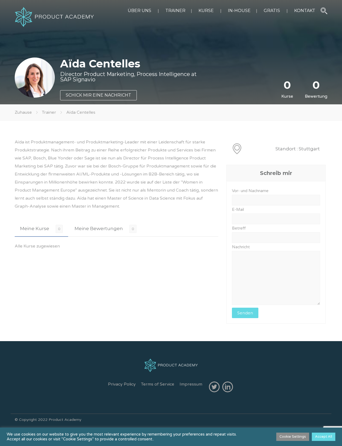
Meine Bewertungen (99, 228)
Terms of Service (157, 384)
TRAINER (175, 10)
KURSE (206, 10)
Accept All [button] (323, 436)
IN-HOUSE (239, 10)
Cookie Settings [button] (292, 436)
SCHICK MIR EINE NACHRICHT (98, 95)
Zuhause (23, 112)
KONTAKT (304, 10)
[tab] (41, 228)
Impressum (191, 384)
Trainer (49, 112)
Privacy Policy (122, 384)
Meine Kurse (34, 228)
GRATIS (272, 10)
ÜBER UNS (139, 10)
